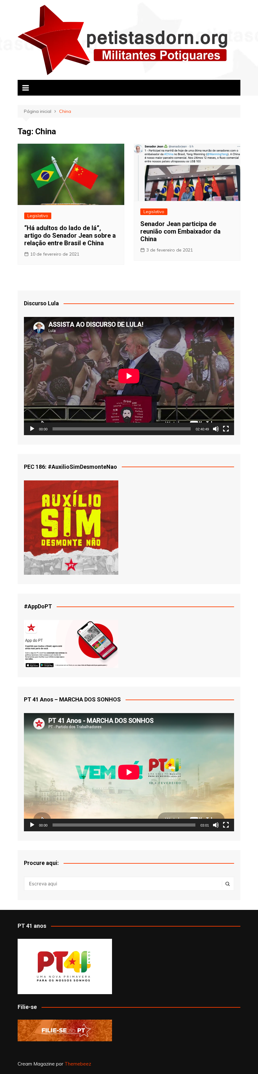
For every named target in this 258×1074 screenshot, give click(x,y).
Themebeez (77, 1064)
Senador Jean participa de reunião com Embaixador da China (180, 231)
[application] (129, 376)
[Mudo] (216, 429)
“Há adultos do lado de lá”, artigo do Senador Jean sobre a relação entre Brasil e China (70, 235)
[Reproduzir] (32, 429)
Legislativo (37, 215)
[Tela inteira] (226, 429)
